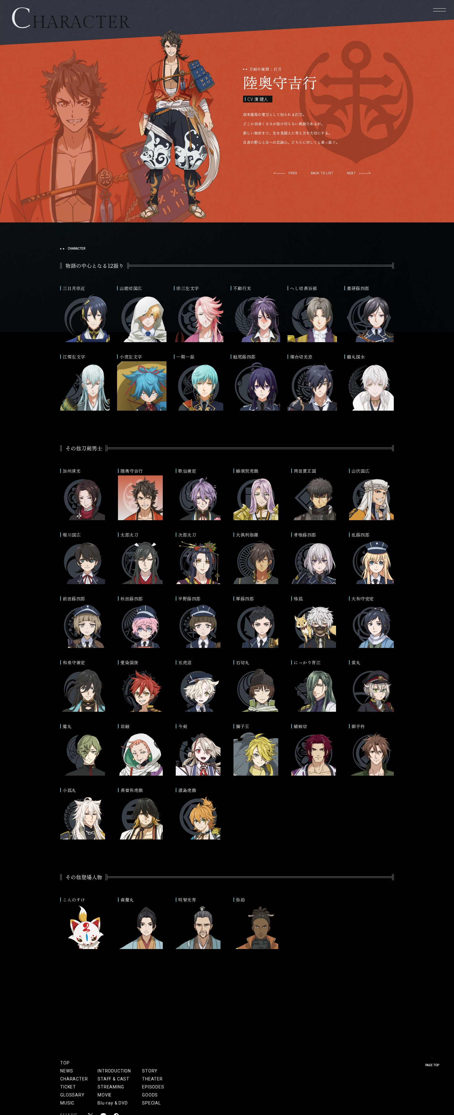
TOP (65, 1063)
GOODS (150, 1095)
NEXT (351, 173)
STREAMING (111, 1087)
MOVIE (105, 1095)
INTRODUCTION (114, 1071)
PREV (292, 173)
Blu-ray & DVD (113, 1103)
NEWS (66, 1071)
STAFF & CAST (113, 1079)
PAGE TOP (432, 1065)
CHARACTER (74, 1079)
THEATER (150, 1079)
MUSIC (67, 1103)
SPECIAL (150, 1103)
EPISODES (150, 1087)
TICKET (68, 1087)
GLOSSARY (72, 1095)
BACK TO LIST (322, 173)
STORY (150, 1071)
